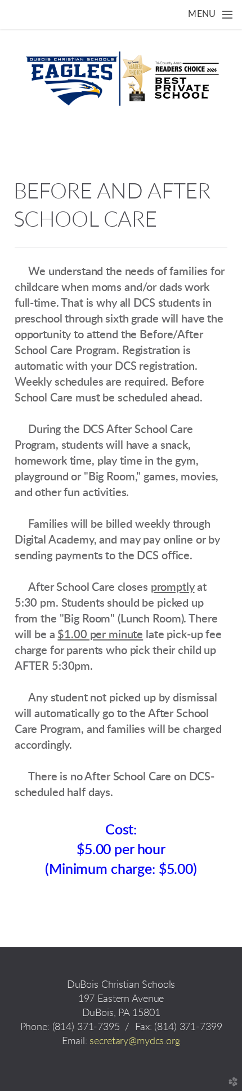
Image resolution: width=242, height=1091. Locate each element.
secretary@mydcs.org (134, 1041)
